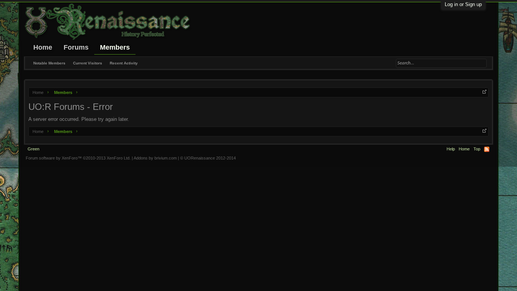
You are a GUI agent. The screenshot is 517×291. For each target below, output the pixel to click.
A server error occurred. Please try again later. (78, 119)
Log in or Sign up (463, 4)
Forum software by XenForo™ (78, 158)
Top (476, 149)
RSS (486, 149)
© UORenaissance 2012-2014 (208, 158)
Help (451, 149)
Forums (76, 47)
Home (42, 47)
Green (33, 149)
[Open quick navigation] (484, 92)
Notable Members (49, 63)
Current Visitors (87, 63)
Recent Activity (124, 63)
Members (115, 47)
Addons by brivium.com (155, 158)
